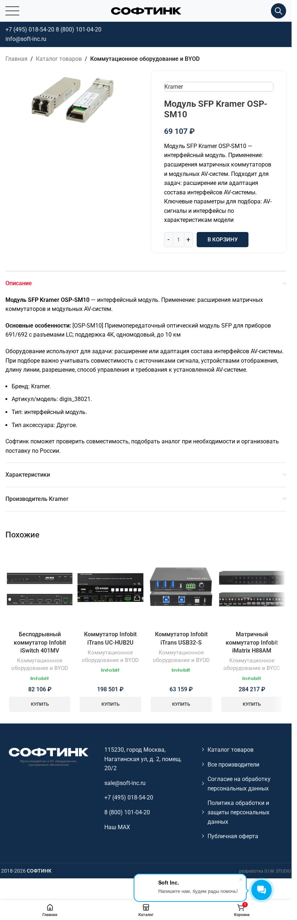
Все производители (233, 764)
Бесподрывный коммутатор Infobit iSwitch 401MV (40, 642)
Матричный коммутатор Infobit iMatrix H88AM (252, 642)
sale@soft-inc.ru (125, 783)
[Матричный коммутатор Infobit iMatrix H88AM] (252, 587)
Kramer (173, 86)
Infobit (39, 679)
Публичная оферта (233, 836)
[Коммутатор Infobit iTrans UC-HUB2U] (110, 587)
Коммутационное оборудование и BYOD (145, 58)
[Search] (278, 11)
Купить (40, 704)
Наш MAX (117, 827)
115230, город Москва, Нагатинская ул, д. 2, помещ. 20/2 (143, 759)
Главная (16, 58)
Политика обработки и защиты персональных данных (238, 812)
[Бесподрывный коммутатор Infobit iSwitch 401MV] (39, 588)
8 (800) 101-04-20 (78, 29)
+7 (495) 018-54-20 (29, 29)
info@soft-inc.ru (25, 38)
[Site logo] (146, 10)
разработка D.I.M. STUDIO (265, 871)
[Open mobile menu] (12, 11)
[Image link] (48, 756)
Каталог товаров (59, 58)
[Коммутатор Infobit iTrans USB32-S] (181, 587)
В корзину (223, 239)
